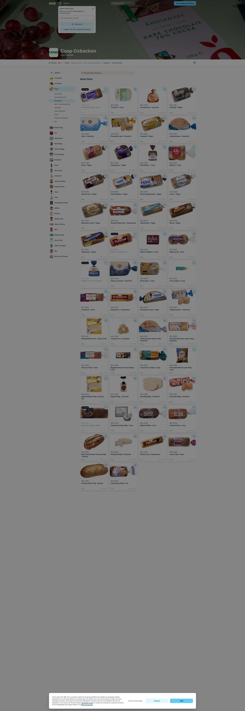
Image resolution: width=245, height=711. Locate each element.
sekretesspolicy (87, 704)
